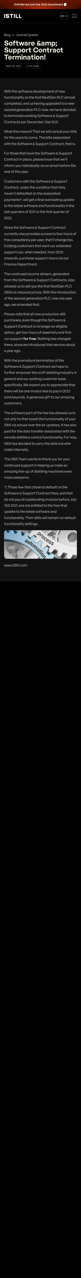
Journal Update (27, 35)
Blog (7, 35)
